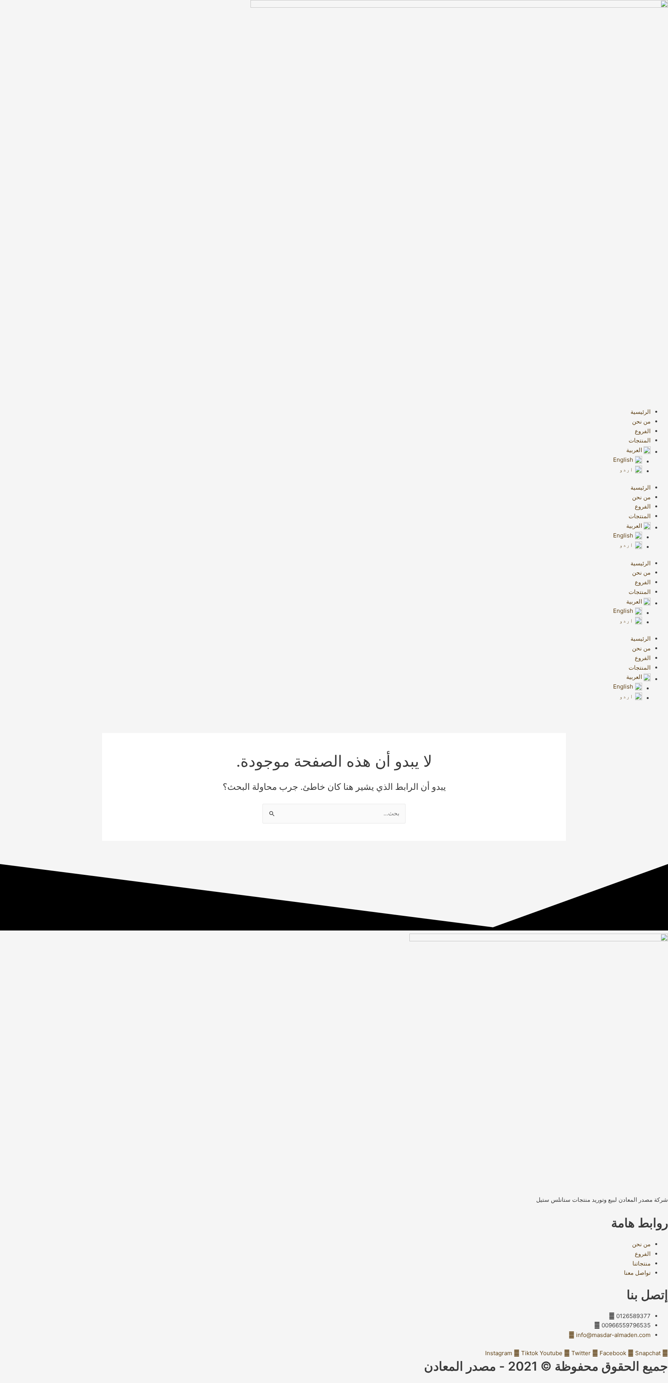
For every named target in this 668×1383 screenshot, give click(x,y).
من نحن (641, 421)
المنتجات (640, 440)
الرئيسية (641, 411)
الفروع (643, 431)
